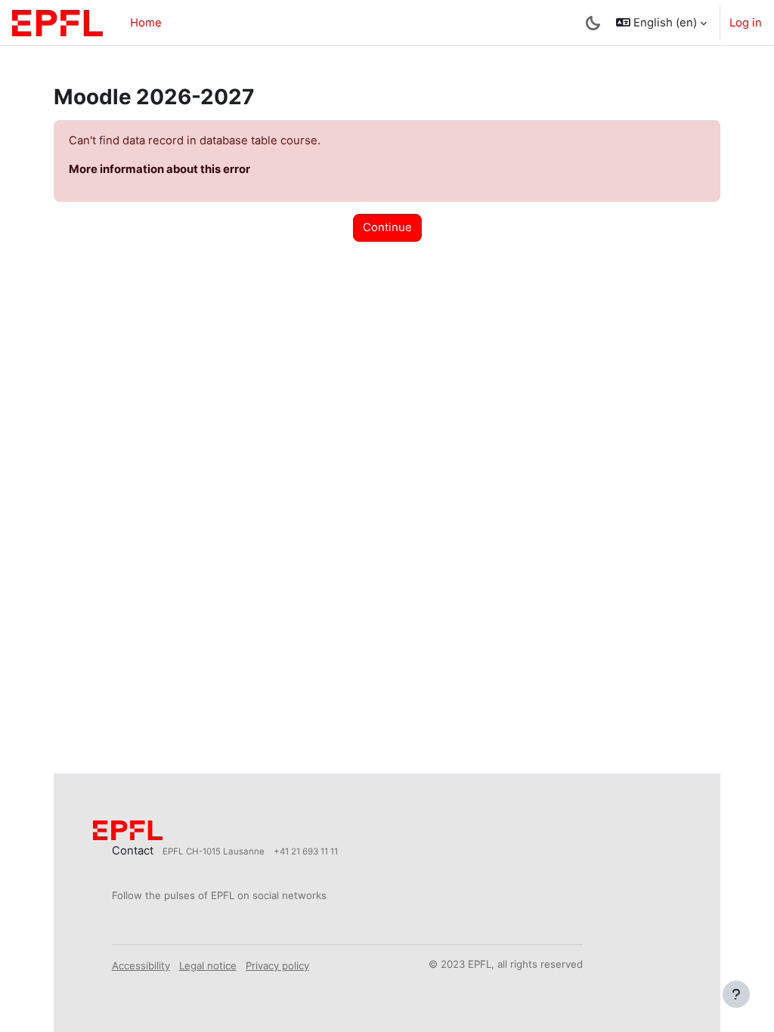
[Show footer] (736, 994)
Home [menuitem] (146, 22)
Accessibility (141, 965)
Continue (387, 227)
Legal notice (208, 965)
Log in (745, 22)
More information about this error (159, 169)
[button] (661, 22)
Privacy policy (277, 965)
